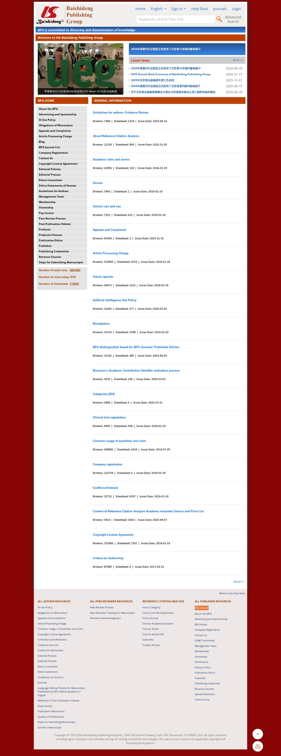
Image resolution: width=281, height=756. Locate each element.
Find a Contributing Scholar (158, 612)
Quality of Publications (51, 716)
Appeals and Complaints (55, 131)
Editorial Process (50, 174)
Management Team (51, 196)
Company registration (107, 464)
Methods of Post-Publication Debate (58, 700)
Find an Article (150, 628)
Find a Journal (150, 618)
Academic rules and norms (111, 159)
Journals (220, 8)
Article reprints (103, 276)
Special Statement (205, 694)
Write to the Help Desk (232, 593)
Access (98, 183)
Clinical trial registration (109, 417)
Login (236, 8)
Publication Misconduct (51, 711)
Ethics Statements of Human (57, 185)
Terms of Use (202, 699)
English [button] (157, 8)
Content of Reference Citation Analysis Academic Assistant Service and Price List (148, 511)
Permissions (201, 662)
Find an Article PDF (153, 634)
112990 (74, 284)
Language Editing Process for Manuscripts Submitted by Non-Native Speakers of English (61, 691)
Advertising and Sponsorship (58, 114)
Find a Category (151, 607)
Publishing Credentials (54, 251)
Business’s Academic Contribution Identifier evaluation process (136, 370)
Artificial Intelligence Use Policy (114, 300)
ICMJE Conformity (205, 640)
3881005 (75, 270)
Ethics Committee (50, 180)
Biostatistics (101, 323)
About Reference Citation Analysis (116, 136)
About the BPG (48, 109)
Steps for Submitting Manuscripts (61, 262)
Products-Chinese (50, 235)
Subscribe (147, 639)
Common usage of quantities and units (119, 441)
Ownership (46, 207)
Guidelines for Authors (53, 191)
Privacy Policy (202, 667)
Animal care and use (107, 206)
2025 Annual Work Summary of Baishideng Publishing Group (171, 74)
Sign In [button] (177, 8)
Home (140, 8)
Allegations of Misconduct (56, 125)
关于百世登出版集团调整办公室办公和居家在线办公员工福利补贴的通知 (173, 92)
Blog (42, 142)
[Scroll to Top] (257, 734)
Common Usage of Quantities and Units (60, 628)
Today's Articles (151, 645)
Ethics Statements (48, 671)
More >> (238, 60)
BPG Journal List (49, 147)
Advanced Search (233, 19)
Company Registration (53, 153)
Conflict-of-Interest (105, 487)
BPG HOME (46, 100)
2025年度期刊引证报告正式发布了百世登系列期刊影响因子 (165, 86)
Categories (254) (104, 394)
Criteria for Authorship (108, 558)
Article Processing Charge (55, 136)
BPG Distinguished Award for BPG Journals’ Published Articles (136, 347)
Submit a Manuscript (49, 727)
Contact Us (46, 158)
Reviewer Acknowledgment (105, 618)
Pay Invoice (46, 213)
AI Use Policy (47, 120)
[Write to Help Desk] (257, 746)
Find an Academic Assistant (157, 623)
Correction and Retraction (52, 639)
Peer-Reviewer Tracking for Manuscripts (112, 612)
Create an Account (48, 645)
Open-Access (45, 706)
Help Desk (199, 8)
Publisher (45, 246)
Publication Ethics (51, 240)
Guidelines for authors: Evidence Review (120, 112)
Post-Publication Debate (55, 224)
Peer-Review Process (52, 218)
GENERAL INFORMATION (112, 100)
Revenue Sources (50, 257)
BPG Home (201, 624)
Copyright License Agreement (58, 163)
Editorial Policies (50, 169)
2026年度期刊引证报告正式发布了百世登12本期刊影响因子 (166, 49)
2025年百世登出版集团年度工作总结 (152, 80)
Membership (47, 202)
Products (44, 229)
